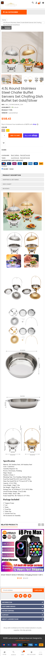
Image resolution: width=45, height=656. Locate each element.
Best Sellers (15, 155)
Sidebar (7, 28)
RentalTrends (25, 155)
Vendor (4, 113)
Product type (7, 110)
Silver (5, 169)
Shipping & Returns (11, 180)
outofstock (15, 158)
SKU (3, 105)
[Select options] (25, 557)
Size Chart (7, 184)
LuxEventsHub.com (22, 640)
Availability (6, 107)
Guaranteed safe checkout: (12, 160)
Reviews (6, 189)
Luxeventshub (13, 113)
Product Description (12, 175)
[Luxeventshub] (22, 645)
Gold (12, 169)
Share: (4, 150)
